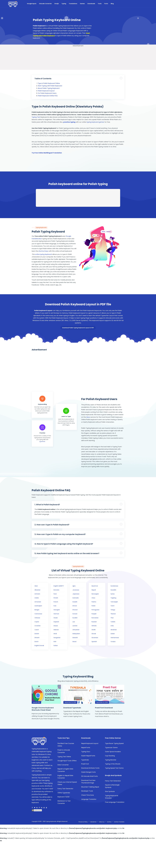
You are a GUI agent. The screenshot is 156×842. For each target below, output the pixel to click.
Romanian (95, 618)
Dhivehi (37, 638)
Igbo (74, 586)
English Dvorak (39, 645)
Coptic (37, 622)
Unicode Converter (45, 4)
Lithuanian (76, 630)
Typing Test (36, 117)
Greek (56, 618)
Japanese (76, 594)
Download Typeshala (72, 708)
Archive (109, 822)
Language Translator (88, 799)
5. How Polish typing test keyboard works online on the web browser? (67, 553)
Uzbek (113, 634)
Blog (112, 4)
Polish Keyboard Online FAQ (47, 96)
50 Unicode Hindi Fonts (89, 776)
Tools (99, 4)
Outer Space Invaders (113, 752)
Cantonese (38, 614)
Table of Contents (43, 78)
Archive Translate (119, 822)
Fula (55, 606)
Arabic (37, 598)
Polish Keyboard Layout (46, 91)
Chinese (37, 618)
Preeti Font (85, 764)
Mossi (74, 642)
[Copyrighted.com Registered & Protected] (37, 810)
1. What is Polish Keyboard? (47, 504)
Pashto (94, 602)
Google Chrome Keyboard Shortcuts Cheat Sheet (43, 709)
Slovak (94, 634)
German (56, 614)
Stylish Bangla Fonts (88, 772)
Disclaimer (93, 822)
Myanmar (95, 586)
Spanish (94, 642)
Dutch (36, 642)
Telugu (113, 610)
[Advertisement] (109, 29)
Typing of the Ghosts (112, 764)
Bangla (37, 610)
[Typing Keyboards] (39, 741)
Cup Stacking (110, 756)
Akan (36, 586)
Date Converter (63, 765)
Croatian (37, 626)
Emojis (57, 4)
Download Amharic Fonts (90, 768)
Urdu (112, 626)
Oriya (93, 598)
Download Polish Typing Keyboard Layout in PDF (78, 328)
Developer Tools (87, 791)
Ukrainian (114, 630)
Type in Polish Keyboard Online (49, 83)
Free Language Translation (114, 802)
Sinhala (94, 626)
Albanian (37, 590)
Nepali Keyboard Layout (89, 743)
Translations (73, 4)
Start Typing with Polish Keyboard (50, 86)
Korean (75, 614)
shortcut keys (43, 251)
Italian (56, 645)
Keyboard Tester (64, 797)
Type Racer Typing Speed (114, 743)
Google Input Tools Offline (67, 761)
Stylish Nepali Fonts (88, 756)
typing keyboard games (95, 122)
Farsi (55, 594)
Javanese (76, 590)
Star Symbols (110, 791)
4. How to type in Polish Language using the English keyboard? (64, 544)
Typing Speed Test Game (114, 768)
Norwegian (95, 594)
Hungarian (57, 638)
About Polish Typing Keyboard (48, 88)
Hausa (56, 626)
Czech (37, 630)
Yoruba (113, 642)
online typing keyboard (43, 254)
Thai (112, 618)
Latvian (75, 626)
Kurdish (75, 618)
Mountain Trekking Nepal (90, 787)
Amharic (37, 594)
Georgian (57, 610)
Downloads (91, 4)
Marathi (75, 638)
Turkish (113, 622)
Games (82, 4)
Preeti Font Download (104, 708)
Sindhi (94, 630)
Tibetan (113, 614)
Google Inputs (31, 4)
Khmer (75, 606)
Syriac (113, 594)
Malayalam (76, 634)
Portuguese (95, 610)
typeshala (42, 441)
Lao (74, 622)
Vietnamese (115, 638)
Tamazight (114, 602)
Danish (37, 634)
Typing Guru (85, 752)
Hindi (55, 634)
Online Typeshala (64, 793)
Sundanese (114, 586)
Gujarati (56, 622)
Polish (93, 606)
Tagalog (113, 598)
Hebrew (56, 630)
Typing (64, 4)
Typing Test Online (64, 757)
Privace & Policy (83, 822)
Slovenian (95, 638)
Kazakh (75, 602)
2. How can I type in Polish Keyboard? (52, 524)
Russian (94, 622)
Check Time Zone (87, 795)
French (56, 602)
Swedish (113, 590)
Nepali (94, 590)
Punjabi (94, 614)
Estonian (56, 590)
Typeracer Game (111, 748)
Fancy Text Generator (65, 789)
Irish (55, 642)
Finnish (56, 598)
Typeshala (85, 760)
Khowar (75, 610)
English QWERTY (59, 586)
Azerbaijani (38, 606)
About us (101, 822)
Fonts (106, 4)
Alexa (88, 417)
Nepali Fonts (85, 748)
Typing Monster (110, 760)
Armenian (38, 602)
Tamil (112, 606)
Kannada (76, 598)
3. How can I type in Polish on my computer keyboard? (60, 534)
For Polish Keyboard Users (47, 93)
